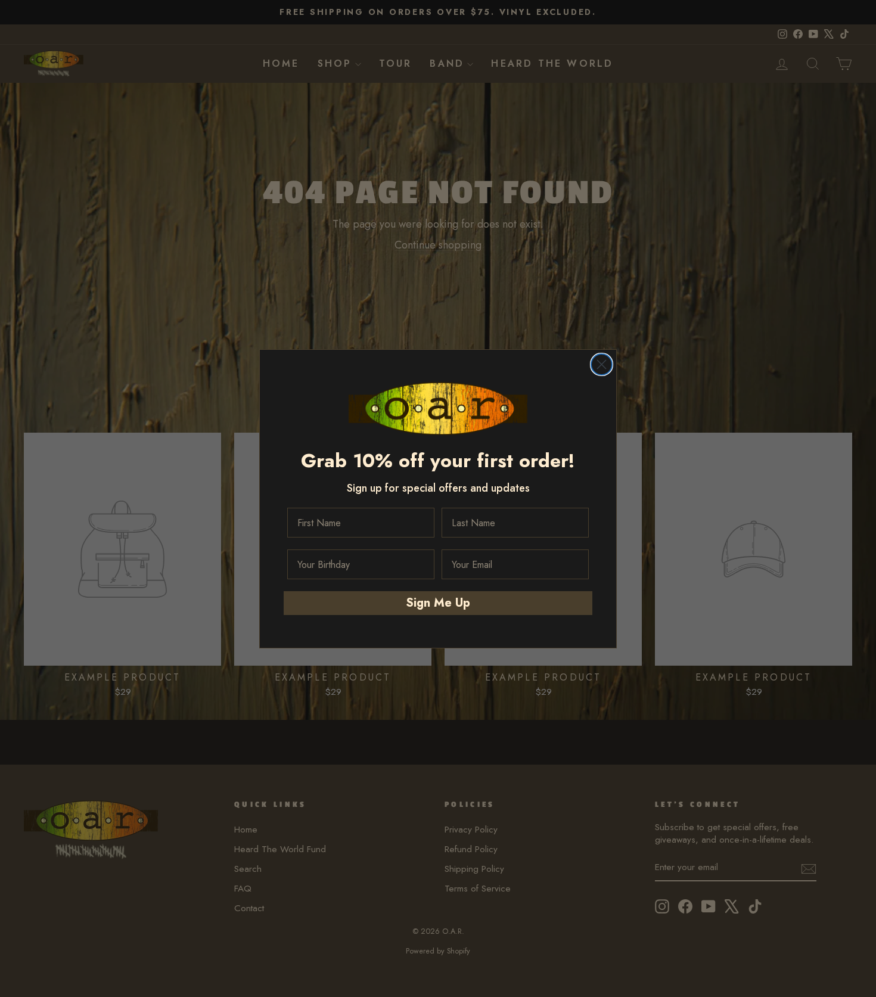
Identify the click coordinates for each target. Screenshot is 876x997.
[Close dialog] (601, 364)
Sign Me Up (438, 602)
